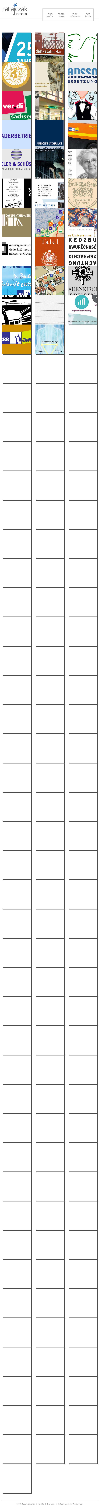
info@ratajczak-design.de (27, 1504)
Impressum (52, 1504)
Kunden (61, 14)
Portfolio (50, 14)
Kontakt (88, 14)
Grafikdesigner (75, 14)
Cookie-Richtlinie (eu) (75, 1504)
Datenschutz (62, 1504)
